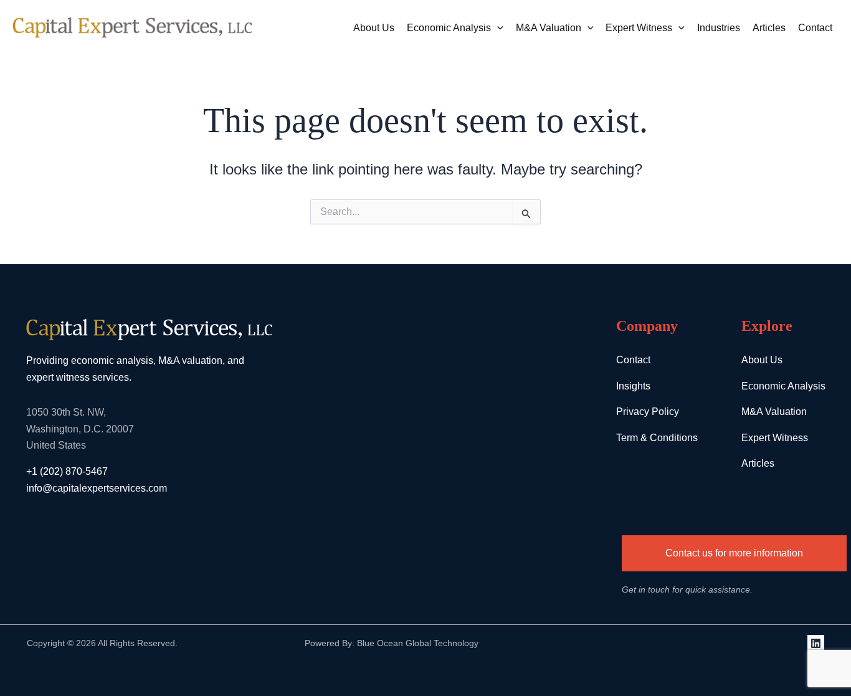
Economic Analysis (449, 27)
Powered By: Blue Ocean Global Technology (391, 643)
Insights (633, 386)
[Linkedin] (815, 643)
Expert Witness (639, 27)
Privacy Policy (647, 411)
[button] (497, 28)
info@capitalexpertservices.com (96, 488)
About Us (373, 27)
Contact (815, 27)
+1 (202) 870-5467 (67, 471)
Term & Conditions (657, 437)
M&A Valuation (548, 27)
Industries (718, 27)
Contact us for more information (734, 553)
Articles (769, 27)
